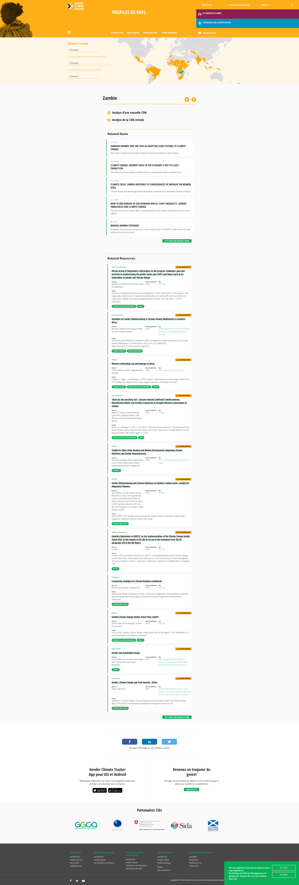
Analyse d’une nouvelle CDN (129, 112)
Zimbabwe (173, 331)
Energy (115, 670)
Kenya (161, 370)
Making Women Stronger (124, 225)
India (161, 659)
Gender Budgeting (134, 351)
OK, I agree (284, 868)
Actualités (193, 857)
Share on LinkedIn (149, 742)
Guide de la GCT (76, 860)
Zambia (162, 284)
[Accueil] (75, 6)
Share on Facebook (129, 742)
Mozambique (171, 689)
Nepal (175, 659)
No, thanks (283, 875)
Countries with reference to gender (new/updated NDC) (73, 57)
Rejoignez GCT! (191, 789)
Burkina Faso (164, 694)
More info (233, 879)
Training (116, 470)
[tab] (149, 112)
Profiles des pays (150, 32)
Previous (187, 99)
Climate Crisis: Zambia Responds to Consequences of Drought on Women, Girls (151, 186)
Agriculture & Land (120, 523)
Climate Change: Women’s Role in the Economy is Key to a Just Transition (144, 167)
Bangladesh (168, 659)
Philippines (171, 460)
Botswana (182, 331)
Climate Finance (119, 351)
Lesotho (162, 689)
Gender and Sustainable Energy (126, 652)
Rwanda (173, 370)
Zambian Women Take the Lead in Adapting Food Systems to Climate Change (148, 147)
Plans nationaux (169, 32)
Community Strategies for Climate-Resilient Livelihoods (137, 581)
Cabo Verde (170, 691)
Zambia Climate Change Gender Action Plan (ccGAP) (135, 616)
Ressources (193, 860)
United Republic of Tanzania (170, 328)
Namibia (185, 328)
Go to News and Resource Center (177, 241)
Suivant (194, 99)
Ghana (168, 662)
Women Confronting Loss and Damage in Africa (133, 363)
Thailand (181, 665)
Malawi (187, 691)
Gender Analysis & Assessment (124, 306)
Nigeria (167, 370)
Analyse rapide (133, 32)
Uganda (162, 691)
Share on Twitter (169, 742)
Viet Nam (162, 460)
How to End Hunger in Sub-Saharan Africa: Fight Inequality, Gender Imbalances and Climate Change (148, 205)
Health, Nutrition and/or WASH (124, 437)
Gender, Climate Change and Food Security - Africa (134, 682)
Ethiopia (162, 662)
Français (264, 5)
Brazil (181, 659)
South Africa (164, 331)
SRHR (141, 437)
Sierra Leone (182, 689)
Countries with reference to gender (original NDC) (73, 70)
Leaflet (238, 83)
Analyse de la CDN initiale (128, 120)
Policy (140, 306)
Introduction (117, 32)
